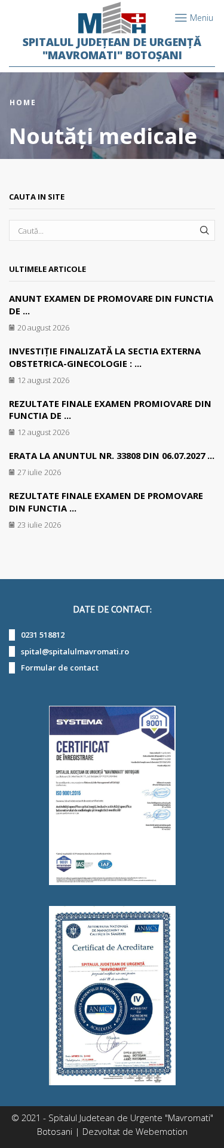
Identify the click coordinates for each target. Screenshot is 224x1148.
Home (23, 103)
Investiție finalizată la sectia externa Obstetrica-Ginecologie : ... (105, 357)
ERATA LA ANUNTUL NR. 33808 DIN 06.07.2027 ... (111, 455)
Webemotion (162, 1131)
